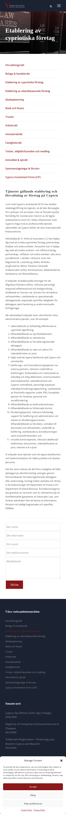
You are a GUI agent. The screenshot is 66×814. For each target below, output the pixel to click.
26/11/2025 (11, 732)
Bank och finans (14, 108)
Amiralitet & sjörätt (16, 160)
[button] (61, 760)
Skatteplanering (14, 99)
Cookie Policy (26, 810)
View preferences (33, 803)
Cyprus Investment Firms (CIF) (23, 177)
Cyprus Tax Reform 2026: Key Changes (28, 713)
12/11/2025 (11, 748)
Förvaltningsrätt (14, 65)
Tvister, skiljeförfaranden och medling (27, 151)
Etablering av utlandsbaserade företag (27, 91)
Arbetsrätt (11, 125)
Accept (33, 786)
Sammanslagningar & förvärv (22, 168)
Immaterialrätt (13, 134)
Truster (9, 117)
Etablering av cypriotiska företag (24, 82)
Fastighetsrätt (13, 142)
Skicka (14, 585)
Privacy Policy (39, 810)
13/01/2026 (11, 717)
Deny (33, 795)
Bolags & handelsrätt (17, 73)
